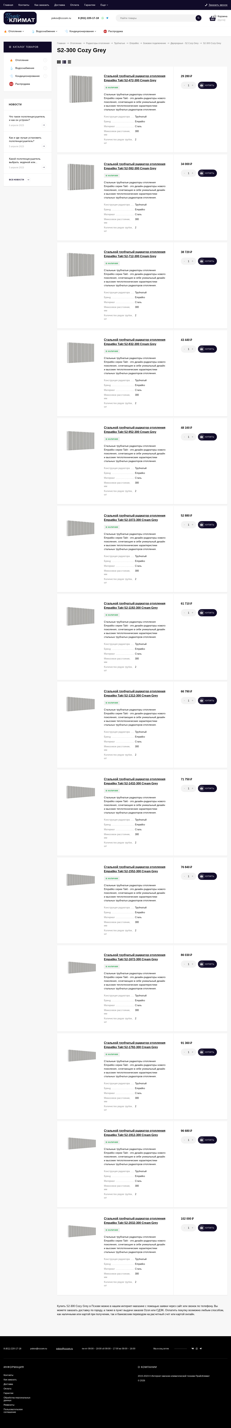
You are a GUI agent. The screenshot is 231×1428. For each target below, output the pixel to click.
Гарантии (89, 4)
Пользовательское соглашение (13, 1410)
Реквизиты (9, 1405)
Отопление (76, 43)
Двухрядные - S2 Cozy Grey (185, 43)
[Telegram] (107, 18)
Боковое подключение (154, 43)
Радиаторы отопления (98, 43)
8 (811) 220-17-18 (88, 18)
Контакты (23, 4)
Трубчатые (119, 43)
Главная (8, 4)
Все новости (17, 180)
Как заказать (41, 4)
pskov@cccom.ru (64, 1348)
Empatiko (134, 43)
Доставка (59, 4)
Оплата (74, 4)
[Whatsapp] (103, 18)
